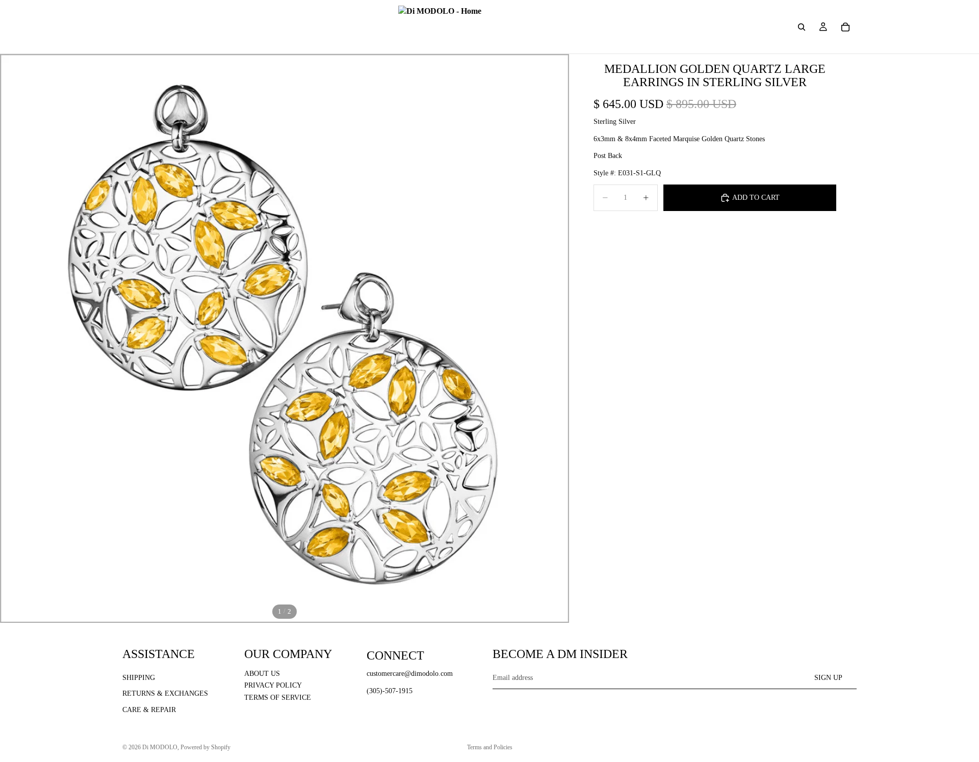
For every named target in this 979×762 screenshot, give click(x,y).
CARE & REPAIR (149, 710)
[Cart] (845, 27)
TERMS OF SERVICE (277, 697)
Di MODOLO (159, 747)
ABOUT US (262, 673)
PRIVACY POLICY (273, 685)
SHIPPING (138, 677)
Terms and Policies (489, 747)
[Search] (801, 27)
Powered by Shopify (205, 747)
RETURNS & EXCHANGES (165, 693)
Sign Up (828, 677)
